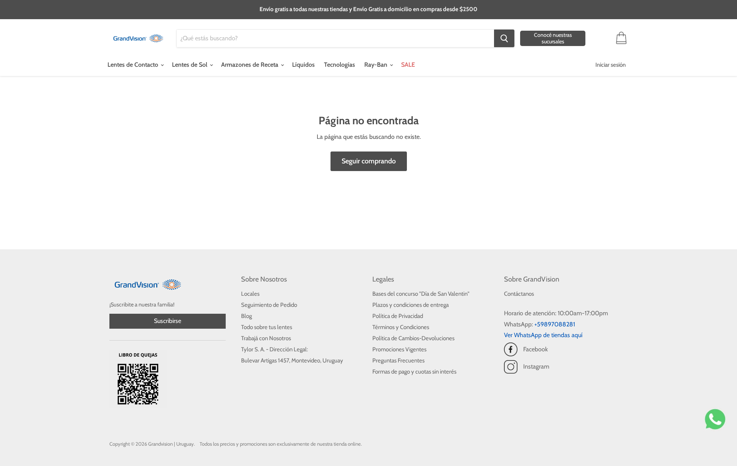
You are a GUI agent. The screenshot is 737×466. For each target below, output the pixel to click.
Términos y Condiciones (400, 327)
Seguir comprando (369, 161)
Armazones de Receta (250, 64)
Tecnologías (339, 64)
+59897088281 (554, 324)
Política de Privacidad (397, 316)
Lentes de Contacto (133, 64)
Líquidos (303, 64)
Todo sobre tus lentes (266, 327)
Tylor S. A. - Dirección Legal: (274, 349)
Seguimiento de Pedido (269, 304)
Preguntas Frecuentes (398, 360)
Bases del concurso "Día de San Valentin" (420, 293)
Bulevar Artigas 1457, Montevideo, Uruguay (292, 360)
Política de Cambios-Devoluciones (413, 338)
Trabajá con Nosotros (266, 338)
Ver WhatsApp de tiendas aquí (543, 335)
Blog (246, 316)
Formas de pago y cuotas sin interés (414, 371)
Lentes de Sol (190, 64)
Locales (250, 293)
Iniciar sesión (610, 64)
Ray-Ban (376, 64)
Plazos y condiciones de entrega (410, 304)
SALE (408, 64)
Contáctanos (519, 293)
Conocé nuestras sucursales (553, 38)
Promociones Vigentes (399, 349)
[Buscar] (504, 38)
